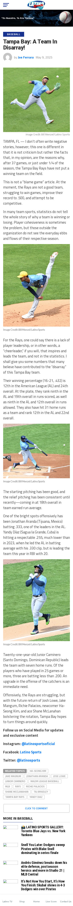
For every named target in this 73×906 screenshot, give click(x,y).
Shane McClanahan (16, 792)
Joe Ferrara (26, 57)
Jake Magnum (13, 776)
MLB (7, 786)
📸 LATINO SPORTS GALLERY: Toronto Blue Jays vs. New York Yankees (43, 831)
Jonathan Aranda (37, 776)
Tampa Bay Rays (14, 797)
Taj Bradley (41, 792)
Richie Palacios (35, 786)
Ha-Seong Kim (38, 771)
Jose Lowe (59, 776)
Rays (18, 786)
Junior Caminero (15, 781)
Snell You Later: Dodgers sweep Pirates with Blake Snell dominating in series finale (43, 849)
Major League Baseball (45, 781)
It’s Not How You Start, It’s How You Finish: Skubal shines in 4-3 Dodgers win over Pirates (43, 885)
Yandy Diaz (36, 797)
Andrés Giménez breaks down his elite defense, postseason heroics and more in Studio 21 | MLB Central (44, 868)
